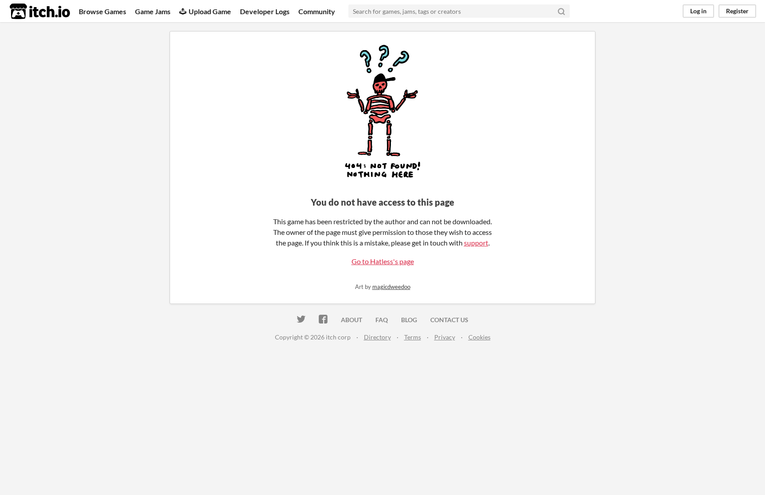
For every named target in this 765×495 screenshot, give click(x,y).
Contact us (449, 320)
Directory (377, 337)
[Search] (561, 11)
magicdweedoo (391, 286)
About (351, 320)
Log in (698, 11)
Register (737, 11)
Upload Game (210, 11)
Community (316, 11)
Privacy (444, 337)
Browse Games (102, 11)
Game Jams (152, 11)
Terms (412, 337)
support (476, 242)
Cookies (479, 337)
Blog (409, 320)
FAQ (381, 320)
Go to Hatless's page (383, 261)
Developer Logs (265, 11)
